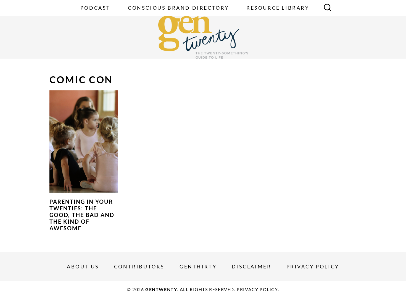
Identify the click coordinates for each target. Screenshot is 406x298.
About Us (83, 266)
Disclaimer (251, 266)
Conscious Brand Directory (178, 8)
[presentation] (83, 141)
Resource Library (277, 8)
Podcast (95, 8)
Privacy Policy (312, 266)
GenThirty (198, 266)
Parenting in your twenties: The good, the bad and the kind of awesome (81, 214)
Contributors (139, 266)
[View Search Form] (327, 8)
